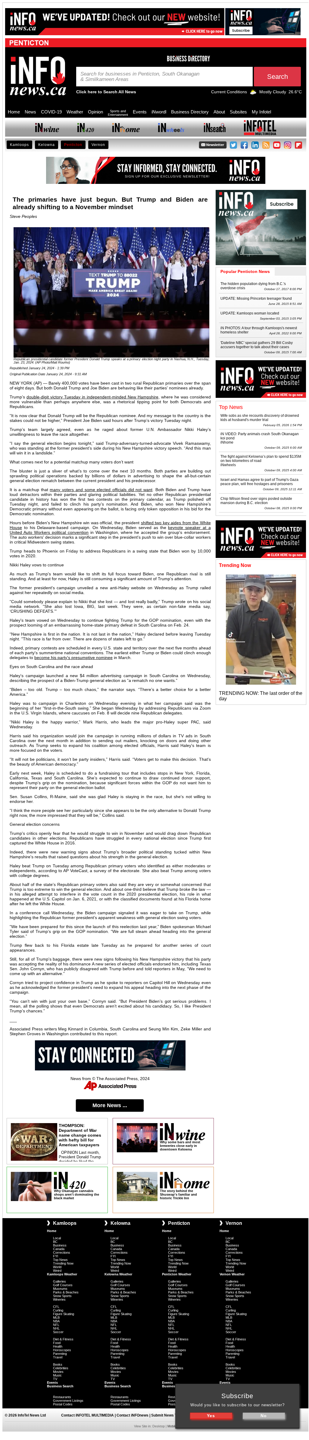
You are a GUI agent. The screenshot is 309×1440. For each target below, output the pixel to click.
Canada (58, 1249)
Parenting (60, 1353)
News (30, 111)
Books (57, 1364)
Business (60, 1245)
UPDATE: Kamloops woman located (249, 313)
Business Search (60, 1386)
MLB (56, 1317)
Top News (60, 1260)
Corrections (61, 1252)
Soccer (58, 1332)
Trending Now (63, 1263)
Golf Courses (63, 1285)
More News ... (109, 1105)
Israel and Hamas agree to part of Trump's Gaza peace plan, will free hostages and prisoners (259, 482)
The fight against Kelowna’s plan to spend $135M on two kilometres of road (260, 458)
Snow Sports (62, 1296)
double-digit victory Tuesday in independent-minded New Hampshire (92, 397)
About (219, 111)
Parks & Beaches (66, 1292)
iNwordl (158, 111)
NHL (56, 1328)
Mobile (172, 1426)
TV (55, 1379)
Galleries (59, 1281)
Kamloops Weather (62, 1274)
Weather (75, 111)
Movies (58, 1371)
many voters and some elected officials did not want (101, 489)
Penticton (73, 145)
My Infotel (261, 111)
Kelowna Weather (118, 1274)
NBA (56, 1321)
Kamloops (19, 145)
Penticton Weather (176, 1274)
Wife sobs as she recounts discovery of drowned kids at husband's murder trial (259, 417)
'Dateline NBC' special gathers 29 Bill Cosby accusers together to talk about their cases (256, 345)
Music (57, 1375)
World (57, 1267)
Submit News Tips (166, 1415)
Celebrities (60, 1368)
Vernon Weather (232, 1274)
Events (140, 111)
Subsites (238, 111)
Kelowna (46, 145)
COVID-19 (51, 111)
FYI (55, 1256)
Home (14, 111)
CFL (56, 1306)
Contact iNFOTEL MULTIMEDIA (87, 1415)
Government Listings (68, 1400)
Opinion (95, 111)
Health (57, 1346)
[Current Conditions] (253, 93)
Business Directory (190, 111)
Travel (57, 1357)
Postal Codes (63, 1404)
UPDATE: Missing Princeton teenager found (256, 298)
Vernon (98, 145)
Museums (60, 1288)
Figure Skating (63, 1314)
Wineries (59, 1299)
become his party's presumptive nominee (73, 657)
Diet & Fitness (63, 1339)
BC (55, 1241)
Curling (58, 1310)
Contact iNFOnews (132, 1415)
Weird (57, 1270)
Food (57, 1343)
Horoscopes (62, 1350)
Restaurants (62, 1397)
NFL (56, 1325)
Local (57, 1238)
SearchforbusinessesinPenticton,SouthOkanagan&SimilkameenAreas (139, 76)
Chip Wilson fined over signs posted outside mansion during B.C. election (256, 501)
